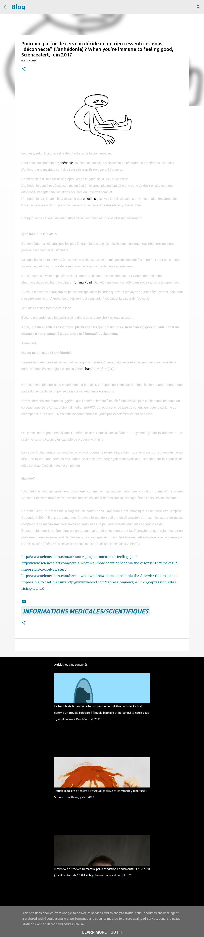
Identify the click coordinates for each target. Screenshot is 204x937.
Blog (18, 6)
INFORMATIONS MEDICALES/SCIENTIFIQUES (85, 611)
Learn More (94, 932)
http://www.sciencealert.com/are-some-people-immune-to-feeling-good (79, 557)
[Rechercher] (30, 7)
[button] (23, 69)
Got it (117, 932)
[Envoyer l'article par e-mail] (23, 602)
